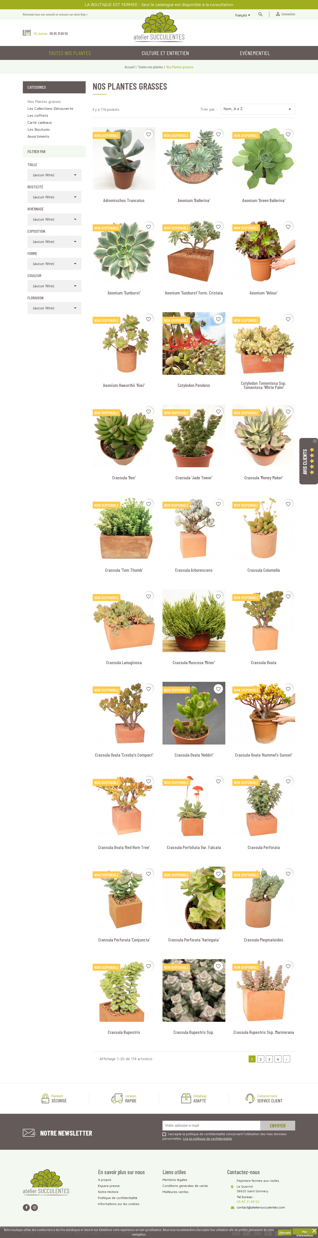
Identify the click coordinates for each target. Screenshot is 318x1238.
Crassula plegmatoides (263, 939)
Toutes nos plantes (69, 52)
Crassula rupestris (124, 1032)
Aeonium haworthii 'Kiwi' (124, 385)
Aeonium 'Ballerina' (194, 200)
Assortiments (38, 136)
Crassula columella (263, 570)
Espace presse (109, 1186)
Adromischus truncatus (124, 200)
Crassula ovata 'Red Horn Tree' (124, 847)
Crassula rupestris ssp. (193, 1032)
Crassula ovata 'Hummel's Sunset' (263, 755)
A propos (104, 1180)
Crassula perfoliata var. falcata (194, 847)
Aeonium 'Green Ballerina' (263, 200)
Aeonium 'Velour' (263, 293)
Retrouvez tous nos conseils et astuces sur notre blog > (55, 14)
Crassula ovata (263, 662)
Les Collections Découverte (50, 108)
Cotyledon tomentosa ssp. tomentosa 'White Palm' (263, 385)
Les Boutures (38, 129)
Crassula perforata (264, 847)
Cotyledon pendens (194, 385)
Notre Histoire (108, 1192)
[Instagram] (34, 1207)
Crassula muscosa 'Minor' (194, 662)
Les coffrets (37, 115)
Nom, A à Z (258, 109)
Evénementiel (255, 52)
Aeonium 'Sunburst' (124, 293)
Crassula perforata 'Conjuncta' (124, 939)
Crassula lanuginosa (124, 662)
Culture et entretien (165, 52)
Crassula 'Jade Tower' (194, 477)
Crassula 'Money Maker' (263, 477)
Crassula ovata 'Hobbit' (194, 755)
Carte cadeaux (39, 122)
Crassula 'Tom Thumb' (124, 570)
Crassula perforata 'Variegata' (193, 939)
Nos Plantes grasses (44, 101)
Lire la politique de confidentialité (207, 1138)
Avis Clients (305, 461)
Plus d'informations (304, 1232)
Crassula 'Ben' (124, 477)
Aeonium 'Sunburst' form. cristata (194, 293)
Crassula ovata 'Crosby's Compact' (124, 755)
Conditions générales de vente (185, 1186)
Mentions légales (174, 1180)
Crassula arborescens (194, 570)
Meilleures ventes (175, 1192)
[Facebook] (26, 1207)
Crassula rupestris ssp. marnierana (263, 1032)
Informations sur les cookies (118, 1204)
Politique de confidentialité (117, 1198)
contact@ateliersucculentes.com (261, 1207)
